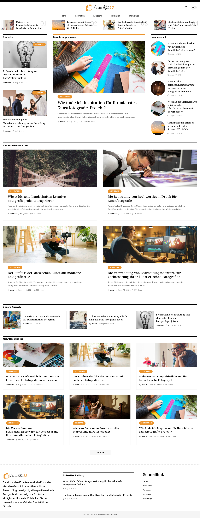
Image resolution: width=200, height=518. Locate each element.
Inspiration (65, 96)
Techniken (39, 93)
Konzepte (39, 44)
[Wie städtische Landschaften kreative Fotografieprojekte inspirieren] (50, 168)
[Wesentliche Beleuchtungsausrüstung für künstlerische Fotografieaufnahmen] (158, 88)
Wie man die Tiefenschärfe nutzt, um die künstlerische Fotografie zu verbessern (32, 378)
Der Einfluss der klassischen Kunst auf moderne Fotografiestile (132, 25)
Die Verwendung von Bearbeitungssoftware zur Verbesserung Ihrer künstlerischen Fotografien (144, 275)
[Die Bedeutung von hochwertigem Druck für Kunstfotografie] (150, 168)
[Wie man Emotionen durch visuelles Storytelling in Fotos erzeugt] (100, 407)
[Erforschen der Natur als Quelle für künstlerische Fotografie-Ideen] (78, 320)
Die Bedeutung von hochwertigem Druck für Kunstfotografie (142, 198)
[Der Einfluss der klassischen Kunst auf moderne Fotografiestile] (109, 25)
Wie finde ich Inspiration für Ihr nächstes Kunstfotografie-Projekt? (97, 105)
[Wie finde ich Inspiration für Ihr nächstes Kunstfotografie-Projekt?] (99, 67)
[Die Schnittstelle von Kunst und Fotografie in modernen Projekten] (160, 25)
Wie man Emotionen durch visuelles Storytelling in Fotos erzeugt (96, 430)
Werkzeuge (114, 191)
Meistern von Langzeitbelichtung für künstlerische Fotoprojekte (29, 25)
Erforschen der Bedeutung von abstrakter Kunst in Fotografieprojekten (20, 74)
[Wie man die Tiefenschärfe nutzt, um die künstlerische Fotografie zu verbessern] (158, 108)
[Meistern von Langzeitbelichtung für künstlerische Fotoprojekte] (7, 25)
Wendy (8, 83)
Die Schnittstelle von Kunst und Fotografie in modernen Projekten (182, 25)
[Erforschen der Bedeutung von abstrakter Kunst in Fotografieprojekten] (25, 54)
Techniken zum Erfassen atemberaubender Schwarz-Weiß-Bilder (81, 25)
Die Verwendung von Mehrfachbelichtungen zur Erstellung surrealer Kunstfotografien (24, 123)
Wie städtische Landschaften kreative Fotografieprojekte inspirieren (37, 198)
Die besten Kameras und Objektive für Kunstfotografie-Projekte (97, 495)
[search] (186, 8)
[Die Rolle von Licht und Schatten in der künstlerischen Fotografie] (11, 320)
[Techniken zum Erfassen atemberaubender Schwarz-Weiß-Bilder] (58, 25)
